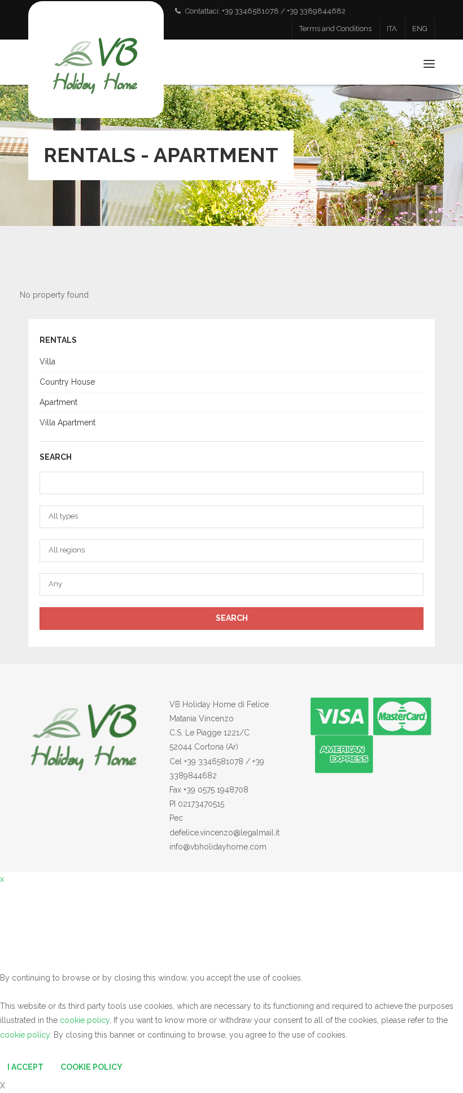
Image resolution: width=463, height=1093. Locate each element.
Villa (47, 361)
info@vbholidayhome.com (218, 846)
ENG (419, 28)
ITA (392, 28)
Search (232, 617)
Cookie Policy (91, 1067)
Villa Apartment (67, 422)
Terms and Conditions (335, 28)
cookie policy (85, 1020)
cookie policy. (25, 1034)
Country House (67, 381)
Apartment (58, 402)
